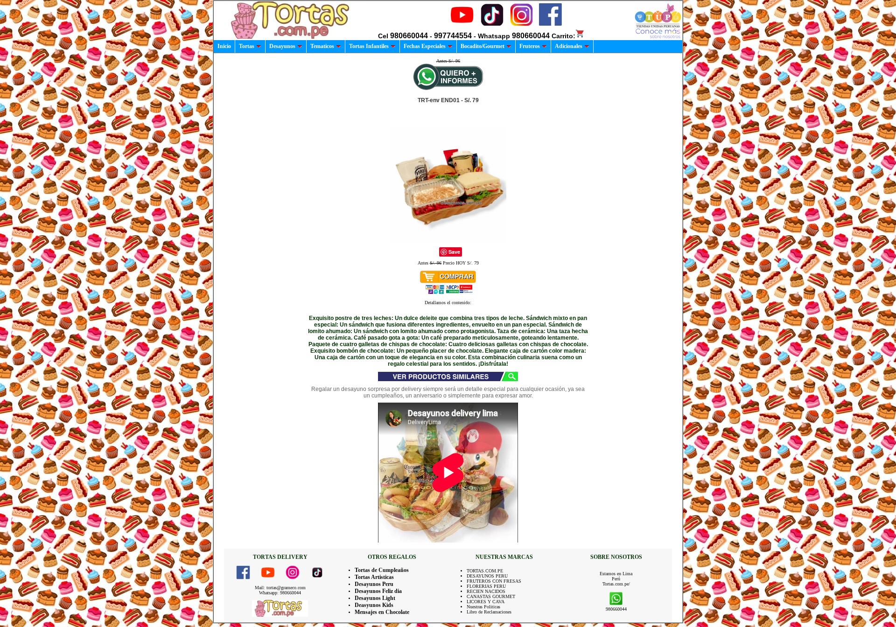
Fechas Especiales (425, 46)
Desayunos (282, 46)
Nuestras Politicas (483, 606)
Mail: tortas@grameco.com (280, 587)
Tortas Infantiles (369, 46)
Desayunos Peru (374, 584)
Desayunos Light (375, 598)
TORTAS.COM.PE (485, 570)
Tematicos (322, 46)
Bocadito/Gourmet (482, 46)
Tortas (246, 46)
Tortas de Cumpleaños (382, 570)
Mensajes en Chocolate (382, 612)
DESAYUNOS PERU (487, 575)
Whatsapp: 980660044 (280, 592)
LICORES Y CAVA (485, 601)
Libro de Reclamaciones (489, 611)
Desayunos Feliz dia (378, 591)
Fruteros (529, 46)
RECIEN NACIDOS (486, 591)
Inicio (224, 46)
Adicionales (568, 46)
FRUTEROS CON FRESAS (494, 581)
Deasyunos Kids (374, 605)
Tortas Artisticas (374, 577)
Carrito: (563, 36)
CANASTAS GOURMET (491, 596)
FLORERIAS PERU (486, 586)
